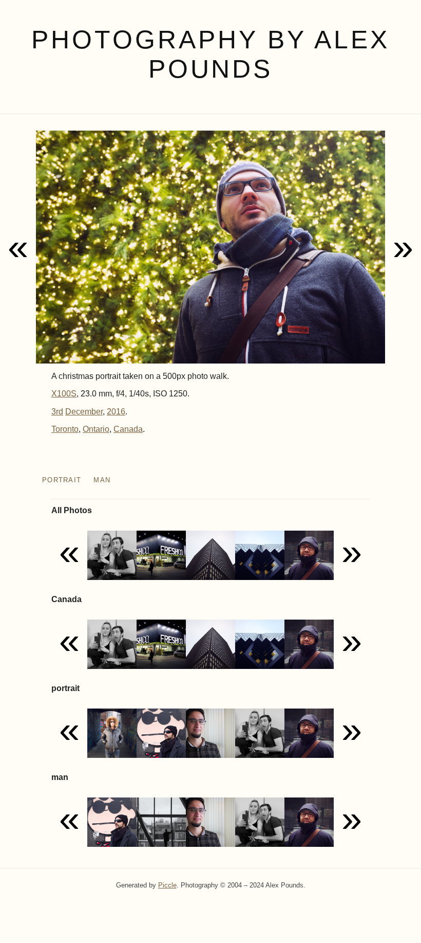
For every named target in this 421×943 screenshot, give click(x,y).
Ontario (96, 429)
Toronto (65, 429)
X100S (63, 393)
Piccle (167, 885)
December (84, 411)
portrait (61, 480)
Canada (128, 429)
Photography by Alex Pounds (210, 54)
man (101, 480)
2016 (116, 411)
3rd (57, 411)
